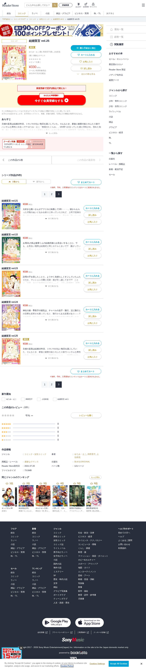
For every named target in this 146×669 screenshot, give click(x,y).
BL (110, 138)
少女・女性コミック (118, 106)
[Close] (141, 664)
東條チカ (22, 511)
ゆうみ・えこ (11, 399)
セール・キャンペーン (119, 59)
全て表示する (53, 219)
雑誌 (111, 122)
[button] (101, 632)
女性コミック (44, 19)
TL (110, 143)
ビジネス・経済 (116, 132)
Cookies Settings (97, 664)
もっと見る (53, 133)
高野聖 (88, 511)
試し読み (88, 68)
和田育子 (29, 399)
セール (112, 174)
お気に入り (88, 61)
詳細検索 (65, 5)
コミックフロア (20, 19)
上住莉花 (45, 399)
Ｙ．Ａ (62, 511)
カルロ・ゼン (31, 511)
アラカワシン (74, 511)
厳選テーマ (114, 80)
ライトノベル (115, 111)
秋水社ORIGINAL (82, 462)
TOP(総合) (6, 19)
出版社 (112, 159)
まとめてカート (88, 182)
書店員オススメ (116, 64)
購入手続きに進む (88, 48)
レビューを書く (35, 62)
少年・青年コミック (118, 101)
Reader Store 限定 (117, 69)
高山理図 (95, 511)
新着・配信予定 (116, 169)
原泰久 (4, 511)
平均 (27, 415)
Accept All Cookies (118, 664)
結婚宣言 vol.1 (58, 19)
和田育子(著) (48, 52)
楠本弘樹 (55, 511)
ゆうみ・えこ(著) (35, 52)
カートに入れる (88, 55)
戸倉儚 (83, 511)
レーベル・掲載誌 (117, 164)
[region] (73, 664)
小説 (111, 117)
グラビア (113, 127)
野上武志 (48, 511)
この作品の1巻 (15, 160)
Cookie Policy (67, 666)
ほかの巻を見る (88, 74)
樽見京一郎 (40, 511)
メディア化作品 (116, 75)
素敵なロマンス (39, 56)
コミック (32, 19)
